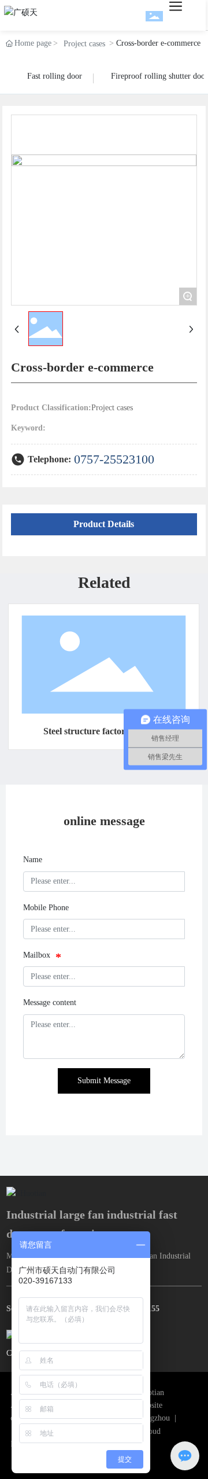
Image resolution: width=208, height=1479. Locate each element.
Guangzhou (151, 1418)
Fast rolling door (54, 76)
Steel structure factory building (104, 731)
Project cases (84, 43)
